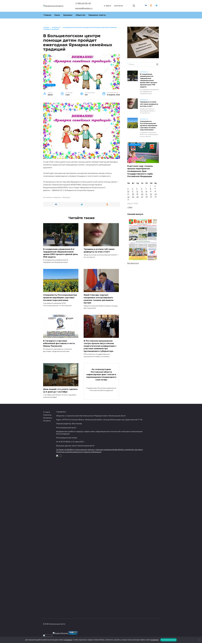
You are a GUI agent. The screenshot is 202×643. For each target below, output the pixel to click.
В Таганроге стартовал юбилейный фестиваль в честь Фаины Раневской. (59, 343)
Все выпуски (133, 263)
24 (128, 197)
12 (137, 191)
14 (146, 191)
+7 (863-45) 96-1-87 (83, 3)
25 (133, 197)
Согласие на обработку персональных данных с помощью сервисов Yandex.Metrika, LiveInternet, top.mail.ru (99, 450)
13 (142, 191)
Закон (57, 15)
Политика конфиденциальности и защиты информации (78, 452)
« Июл (129, 207)
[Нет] (199, 640)
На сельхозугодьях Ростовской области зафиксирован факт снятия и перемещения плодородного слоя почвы (101, 374)
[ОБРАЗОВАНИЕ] (143, 162)
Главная (47, 15)
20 (142, 194)
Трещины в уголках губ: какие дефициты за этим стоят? (99, 250)
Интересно (50, 85)
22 (151, 194)
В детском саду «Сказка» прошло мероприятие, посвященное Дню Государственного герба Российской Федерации (140, 171)
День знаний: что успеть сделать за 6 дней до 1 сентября (60, 390)
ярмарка (66, 197)
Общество (80, 15)
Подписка (47, 415)
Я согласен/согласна (168, 640)
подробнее (68, 640)
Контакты (118, 6)
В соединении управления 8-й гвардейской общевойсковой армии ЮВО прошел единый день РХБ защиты (60, 253)
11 (132, 191)
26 (137, 197)
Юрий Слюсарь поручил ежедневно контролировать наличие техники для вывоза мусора (98, 299)
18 (133, 194)
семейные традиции (52, 197)
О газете (107, 6)
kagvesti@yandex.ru (83, 8)
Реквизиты (47, 418)
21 (146, 194)
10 (128, 191)
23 (156, 194)
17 (128, 194)
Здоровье (67, 15)
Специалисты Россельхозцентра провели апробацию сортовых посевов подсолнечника (60, 297)
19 (137, 194)
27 (142, 197)
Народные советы (97, 15)
